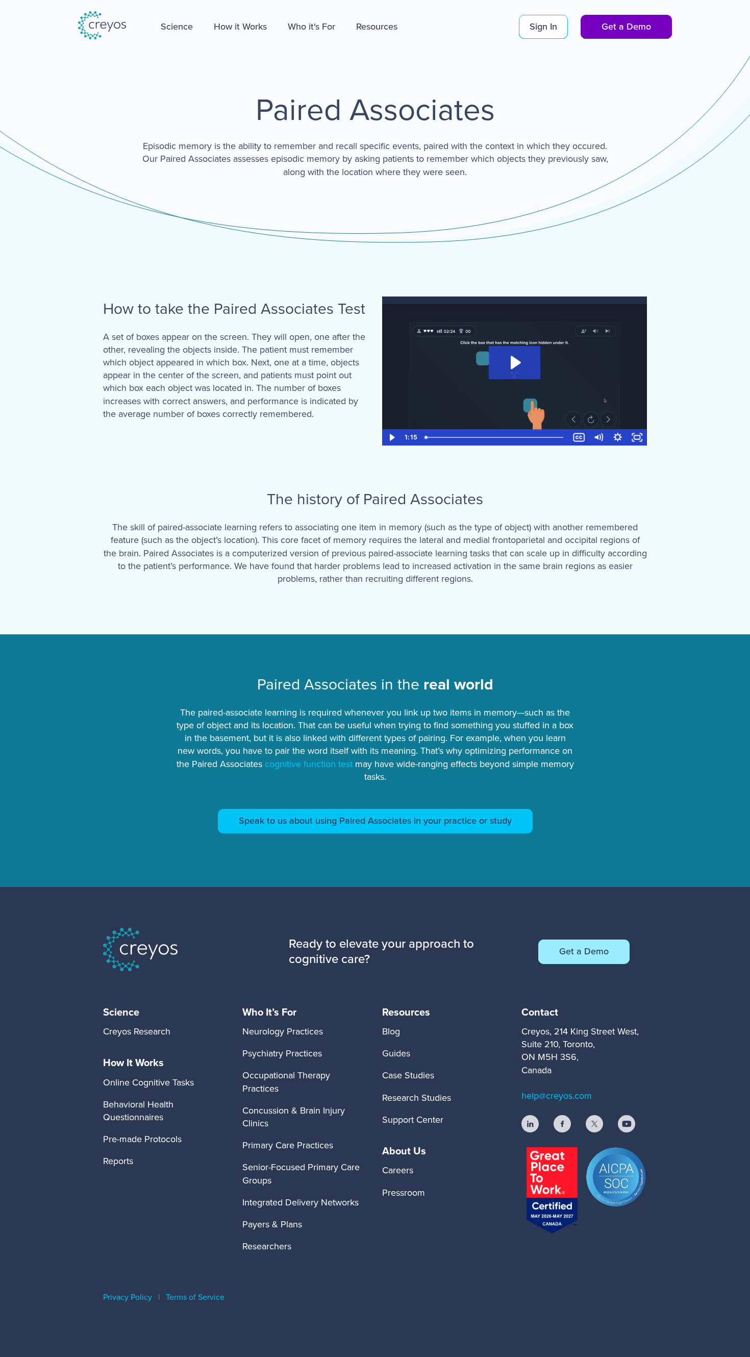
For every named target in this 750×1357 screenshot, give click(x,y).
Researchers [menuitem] (266, 1246)
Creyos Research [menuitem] (136, 1031)
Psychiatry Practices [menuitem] (282, 1053)
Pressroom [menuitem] (403, 1192)
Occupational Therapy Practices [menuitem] (286, 1082)
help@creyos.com (556, 1095)
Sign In (543, 26)
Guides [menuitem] (396, 1053)
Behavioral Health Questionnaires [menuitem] (138, 1111)
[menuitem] (136, 1012)
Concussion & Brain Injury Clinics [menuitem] (293, 1117)
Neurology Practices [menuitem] (282, 1031)
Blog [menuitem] (391, 1031)
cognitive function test (310, 764)
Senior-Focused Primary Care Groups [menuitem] (301, 1174)
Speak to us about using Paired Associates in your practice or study (375, 820)
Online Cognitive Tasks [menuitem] (148, 1082)
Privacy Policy (127, 1297)
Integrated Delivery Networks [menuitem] (300, 1202)
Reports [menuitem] (118, 1161)
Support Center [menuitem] (412, 1119)
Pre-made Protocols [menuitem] (142, 1139)
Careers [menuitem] (397, 1170)
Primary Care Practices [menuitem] (287, 1145)
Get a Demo (626, 26)
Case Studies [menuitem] (408, 1075)
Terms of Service (195, 1297)
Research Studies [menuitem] (416, 1097)
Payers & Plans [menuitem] (272, 1224)
